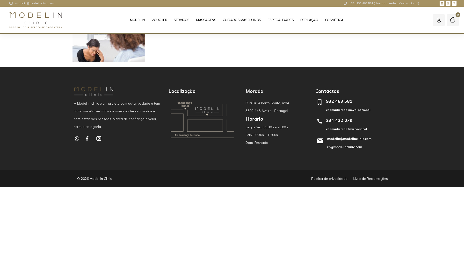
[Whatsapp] (454, 3)
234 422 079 (339, 120)
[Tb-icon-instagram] (98, 138)
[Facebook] (442, 3)
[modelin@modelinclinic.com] (320, 141)
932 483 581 (339, 101)
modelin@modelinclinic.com (349, 139)
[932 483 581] (320, 102)
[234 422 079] (320, 121)
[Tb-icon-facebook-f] (88, 138)
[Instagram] (448, 3)
